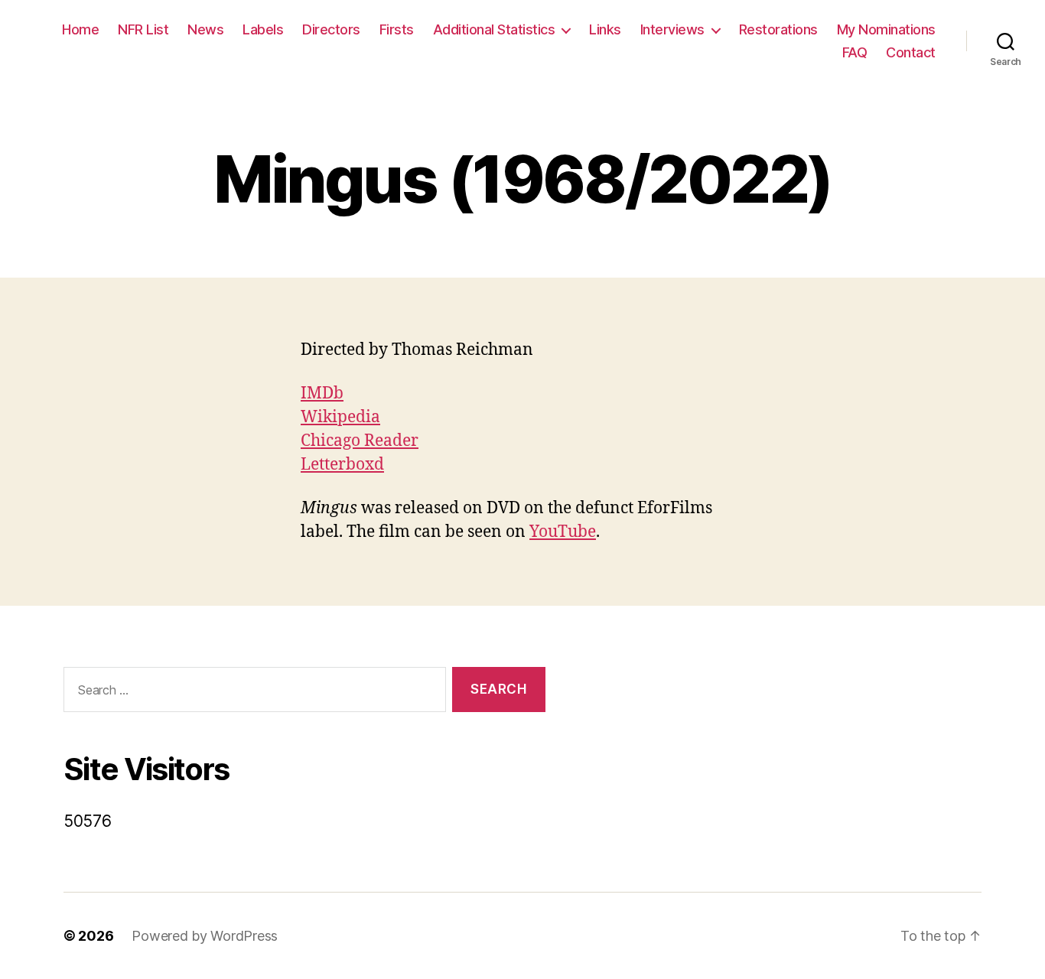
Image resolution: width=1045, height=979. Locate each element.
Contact (911, 52)
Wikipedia (340, 417)
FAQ (855, 52)
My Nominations (886, 29)
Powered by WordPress (205, 936)
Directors (331, 29)
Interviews (672, 29)
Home (80, 29)
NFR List (143, 29)
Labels (263, 29)
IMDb (322, 393)
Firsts (396, 29)
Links (605, 29)
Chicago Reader (359, 441)
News (205, 29)
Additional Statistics (494, 29)
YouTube (562, 532)
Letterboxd (342, 464)
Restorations (778, 29)
